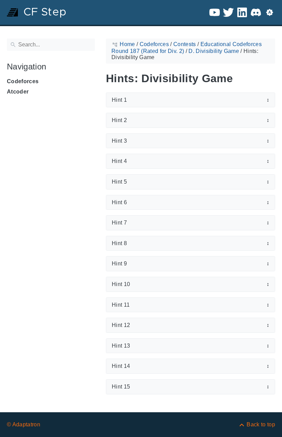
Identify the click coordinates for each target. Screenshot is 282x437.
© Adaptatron (23, 424)
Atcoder (18, 92)
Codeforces (23, 81)
